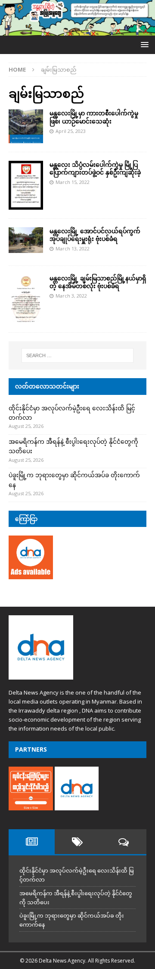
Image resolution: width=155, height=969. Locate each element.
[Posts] (32, 841)
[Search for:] (78, 355)
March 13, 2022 (73, 248)
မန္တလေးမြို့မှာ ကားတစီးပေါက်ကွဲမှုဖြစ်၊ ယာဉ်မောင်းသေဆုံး (94, 117)
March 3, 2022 (71, 295)
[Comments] (123, 841)
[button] (143, 44)
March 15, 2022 (73, 182)
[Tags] (78, 841)
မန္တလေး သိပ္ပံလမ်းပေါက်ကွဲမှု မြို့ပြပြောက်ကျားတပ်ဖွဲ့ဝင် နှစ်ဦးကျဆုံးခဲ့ (95, 168)
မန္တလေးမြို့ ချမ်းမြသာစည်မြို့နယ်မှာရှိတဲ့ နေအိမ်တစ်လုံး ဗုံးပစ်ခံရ (98, 282)
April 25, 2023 (71, 131)
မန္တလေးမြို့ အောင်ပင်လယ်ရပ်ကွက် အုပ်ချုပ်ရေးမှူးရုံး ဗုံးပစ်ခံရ (95, 235)
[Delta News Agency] (77, 31)
